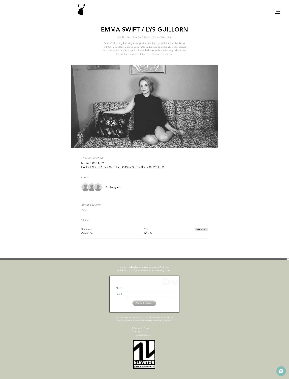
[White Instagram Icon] (278, 33)
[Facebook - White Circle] (278, 22)
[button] (277, 11)
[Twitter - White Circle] (278, 27)
